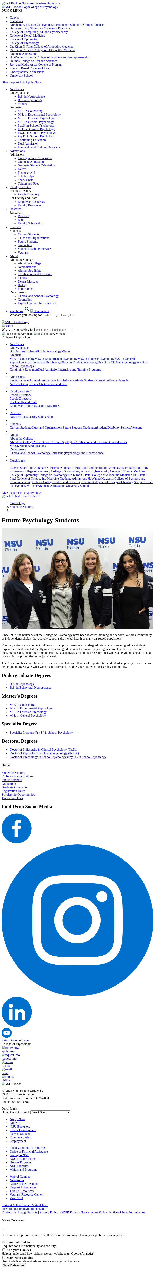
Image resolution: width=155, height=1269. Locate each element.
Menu (6, 765)
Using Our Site (27, 1212)
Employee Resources (31, 201)
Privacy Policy (49, 1212)
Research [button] (15, 209)
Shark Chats (25, 180)
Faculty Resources (29, 205)
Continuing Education (32, 140)
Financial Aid (26, 172)
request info (9, 1058)
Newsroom (17, 1180)
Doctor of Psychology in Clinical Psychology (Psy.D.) (44, 753)
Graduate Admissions (23, 53)
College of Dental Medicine (27, 35)
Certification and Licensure (35, 274)
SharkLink (16, 21)
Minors (22, 103)
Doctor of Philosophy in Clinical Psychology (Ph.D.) (43, 749)
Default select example (16, 1112)
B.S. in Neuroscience (31, 96)
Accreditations (27, 267)
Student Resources (21, 506)
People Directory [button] (20, 395)
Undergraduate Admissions (27, 72)
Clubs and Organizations (33, 238)
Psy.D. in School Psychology (36, 136)
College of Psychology (24, 43)
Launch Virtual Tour (35, 1205)
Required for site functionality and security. (29, 1244)
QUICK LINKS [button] (12, 10)
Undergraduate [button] (19, 347)
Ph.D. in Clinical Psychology (36, 129)
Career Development (23, 1130)
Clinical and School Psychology (38, 296)
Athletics (15, 1123)
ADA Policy (99, 1212)
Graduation (25, 245)
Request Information (23, 1187)
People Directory (28, 194)
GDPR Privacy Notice (74, 1212)
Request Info (17, 82)
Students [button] (15, 227)
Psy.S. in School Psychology (36, 125)
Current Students (28, 234)
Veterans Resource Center (26, 1194)
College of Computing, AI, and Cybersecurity (39, 32)
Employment (18, 1141)
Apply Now (33, 82)
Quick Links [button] (18, 460)
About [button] (14, 256)
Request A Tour (12, 1205)
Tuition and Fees (28, 183)
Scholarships (26, 176)
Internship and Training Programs (39, 147)
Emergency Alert (20, 1137)
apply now (8, 1051)
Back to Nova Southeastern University (35, 3)
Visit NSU (16, 1198)
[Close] (3, 1229)
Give (5, 82)
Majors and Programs (23, 1169)
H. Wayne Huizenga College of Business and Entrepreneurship (50, 57)
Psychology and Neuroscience (37, 303)
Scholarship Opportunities (18, 794)
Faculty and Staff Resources (27, 1147)
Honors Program (20, 1162)
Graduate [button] (15, 355)
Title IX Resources (22, 1191)
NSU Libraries (19, 1166)
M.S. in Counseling (30, 111)
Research (23, 216)
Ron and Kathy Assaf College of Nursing (36, 64)
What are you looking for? (27, 315)
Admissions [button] (17, 151)
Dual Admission (28, 143)
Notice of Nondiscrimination (127, 1212)
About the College (29, 263)
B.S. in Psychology (30, 100)
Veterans (23, 252)
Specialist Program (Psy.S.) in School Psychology (41, 732)
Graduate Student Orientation (36, 165)
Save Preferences (13, 1265)
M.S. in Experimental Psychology (39, 114)
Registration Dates (13, 791)
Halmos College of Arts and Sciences (33, 61)
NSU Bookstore (20, 1126)
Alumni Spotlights (29, 270)
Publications (25, 288)
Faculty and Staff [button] (20, 187)
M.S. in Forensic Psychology (36, 118)
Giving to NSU (19, 1155)
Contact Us (9, 1212)
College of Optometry (24, 39)
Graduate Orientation (15, 787)
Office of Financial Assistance (29, 1151)
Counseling (25, 299)
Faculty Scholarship (30, 223)
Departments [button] (18, 449)
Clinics (22, 278)
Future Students (28, 241)
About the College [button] (21, 438)
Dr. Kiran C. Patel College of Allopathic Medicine (41, 46)
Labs (21, 219)
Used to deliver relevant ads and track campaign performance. (41, 1259)
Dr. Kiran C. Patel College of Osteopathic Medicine (42, 50)
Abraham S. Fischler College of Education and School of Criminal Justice (57, 24)
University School (21, 75)
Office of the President (24, 1183)
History (22, 285)
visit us (6, 1080)
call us (6, 1065)
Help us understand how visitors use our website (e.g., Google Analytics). (48, 1251)
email (5, 1073)
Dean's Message (28, 281)
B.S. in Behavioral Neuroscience (30, 687)
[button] (29, 311)
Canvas (14, 17)
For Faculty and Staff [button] (23, 402)
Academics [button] (17, 89)
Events (22, 169)
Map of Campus (20, 1176)
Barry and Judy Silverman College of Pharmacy (40, 28)
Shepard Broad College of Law (30, 68)
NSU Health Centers (23, 1158)
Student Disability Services (35, 248)
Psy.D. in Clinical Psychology (37, 132)
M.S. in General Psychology (36, 122)
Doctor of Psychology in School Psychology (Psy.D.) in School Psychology (58, 757)
